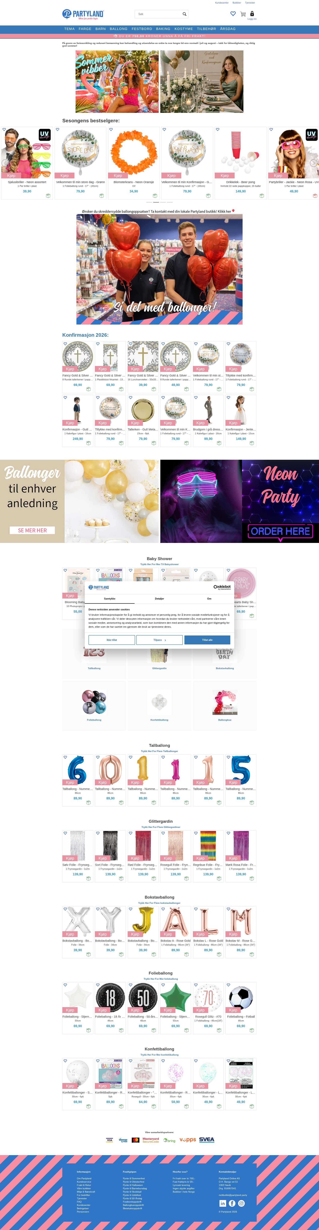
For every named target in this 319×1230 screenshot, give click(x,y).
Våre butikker (84, 1188)
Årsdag (228, 29)
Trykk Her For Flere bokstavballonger (159, 903)
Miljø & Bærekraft (86, 1191)
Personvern (83, 1211)
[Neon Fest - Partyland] (239, 501)
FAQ (79, 1201)
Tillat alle (207, 639)
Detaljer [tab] (159, 598)
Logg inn (252, 18)
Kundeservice (84, 1181)
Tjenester (250, 2)
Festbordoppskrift (132, 1201)
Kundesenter (222, 2)
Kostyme (184, 29)
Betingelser (83, 1208)
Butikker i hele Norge (184, 1191)
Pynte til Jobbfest (132, 1195)
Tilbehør (206, 29)
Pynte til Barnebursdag (135, 1188)
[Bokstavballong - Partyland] (225, 650)
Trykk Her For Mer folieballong (161, 979)
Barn (101, 29)
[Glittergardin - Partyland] (159, 650)
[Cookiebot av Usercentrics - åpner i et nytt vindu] (216, 587)
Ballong (119, 29)
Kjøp (63, 175)
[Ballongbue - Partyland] (224, 702)
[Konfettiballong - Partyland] (159, 702)
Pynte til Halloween (133, 1185)
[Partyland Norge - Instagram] (241, 1203)
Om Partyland (84, 1178)
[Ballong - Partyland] (79, 501)
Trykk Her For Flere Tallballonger (159, 751)
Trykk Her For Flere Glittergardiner (161, 827)
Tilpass (158, 639)
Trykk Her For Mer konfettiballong (159, 1054)
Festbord (142, 29)
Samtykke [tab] (109, 598)
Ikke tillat (112, 639)
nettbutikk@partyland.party (233, 1195)
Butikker (237, 2)
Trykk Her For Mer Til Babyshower (159, 564)
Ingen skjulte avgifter (184, 1188)
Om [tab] (209, 598)
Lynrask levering (181, 1185)
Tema (69, 29)
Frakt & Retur (84, 1185)
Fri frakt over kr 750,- (184, 1178)
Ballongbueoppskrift (133, 1205)
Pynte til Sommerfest (134, 1178)
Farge (85, 29)
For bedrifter (83, 1195)
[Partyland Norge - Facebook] (232, 1203)
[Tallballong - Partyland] (94, 650)
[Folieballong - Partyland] (94, 702)
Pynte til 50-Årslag (132, 1198)
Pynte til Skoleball (132, 1191)
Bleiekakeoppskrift (132, 1208)
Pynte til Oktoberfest (133, 1181)
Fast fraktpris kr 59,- (183, 1181)
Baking (163, 29)
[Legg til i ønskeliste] (56, 129)
